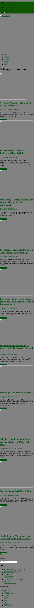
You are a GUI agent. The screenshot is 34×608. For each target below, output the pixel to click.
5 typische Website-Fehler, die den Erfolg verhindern (16, 104)
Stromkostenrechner (10, 7)
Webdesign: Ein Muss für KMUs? (16, 392)
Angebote (7, 590)
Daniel (10, 110)
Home (5, 54)
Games (6, 63)
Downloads (7, 4)
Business (15, 110)
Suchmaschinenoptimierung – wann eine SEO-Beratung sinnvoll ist (16, 348)
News (5, 64)
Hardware (7, 59)
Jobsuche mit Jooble (10, 583)
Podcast (6, 602)
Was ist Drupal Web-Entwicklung (16, 491)
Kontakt (6, 2)
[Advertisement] (17, 35)
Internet (6, 61)
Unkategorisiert (8, 605)
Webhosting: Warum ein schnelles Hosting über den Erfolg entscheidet (16, 202)
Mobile (6, 56)
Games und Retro (9, 593)
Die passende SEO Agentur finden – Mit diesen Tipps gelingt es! (16, 251)
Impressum (7, 11)
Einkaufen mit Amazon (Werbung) (14, 579)
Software (6, 57)
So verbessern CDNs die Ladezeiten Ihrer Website (12, 151)
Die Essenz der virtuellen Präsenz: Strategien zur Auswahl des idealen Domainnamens (17, 301)
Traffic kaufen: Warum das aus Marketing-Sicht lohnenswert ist (15, 537)
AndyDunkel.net (9, 572)
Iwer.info (6, 581)
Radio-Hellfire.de (9, 576)
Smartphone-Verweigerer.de (12, 571)
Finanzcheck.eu (8, 578)
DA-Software (8, 574)
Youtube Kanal (8, 9)
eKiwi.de (6, 6)
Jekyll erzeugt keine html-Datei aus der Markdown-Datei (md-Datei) (15, 442)
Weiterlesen (3, 119)
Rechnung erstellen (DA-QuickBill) (14, 569)
